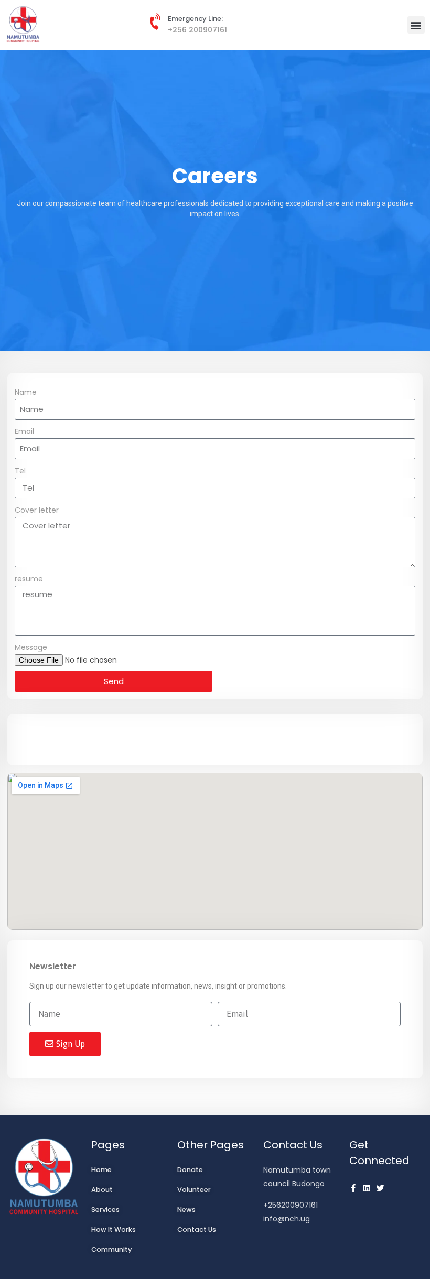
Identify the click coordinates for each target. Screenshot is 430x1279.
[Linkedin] (367, 1188)
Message (31, 647)
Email (24, 431)
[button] (416, 25)
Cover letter (37, 510)
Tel (20, 470)
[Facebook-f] (353, 1188)
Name (26, 392)
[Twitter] (380, 1188)
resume (29, 578)
